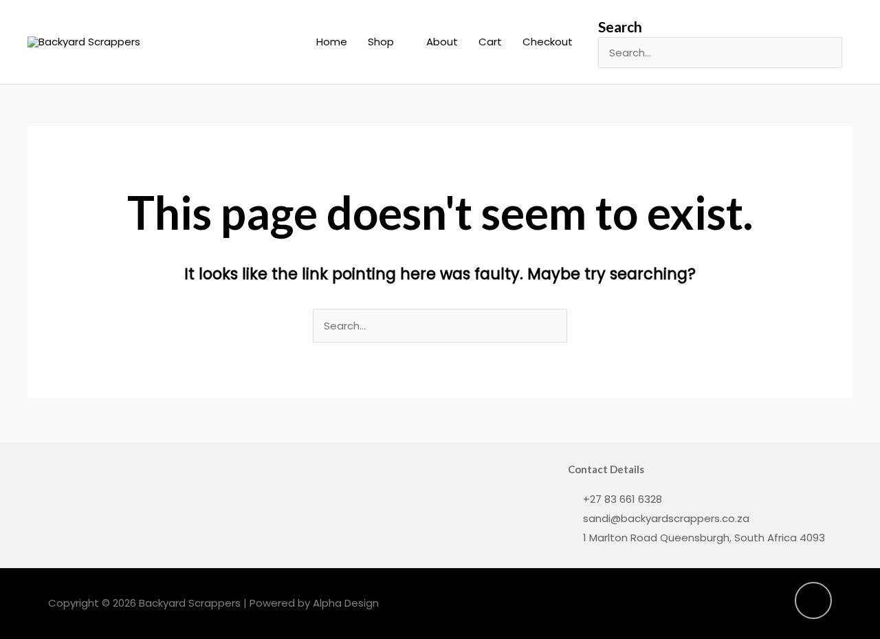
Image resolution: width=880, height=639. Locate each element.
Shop (381, 41)
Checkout (547, 41)
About (442, 41)
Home (331, 41)
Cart (490, 41)
